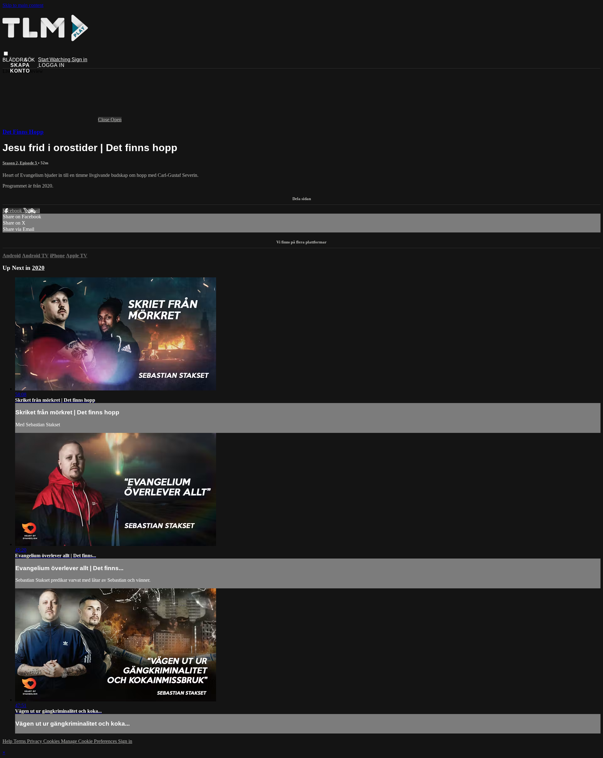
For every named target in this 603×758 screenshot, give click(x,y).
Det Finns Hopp (23, 131)
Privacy (35, 741)
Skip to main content (23, 5)
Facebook (13, 210)
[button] (6, 54)
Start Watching (55, 59)
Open (116, 119)
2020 (38, 267)
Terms (20, 741)
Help (8, 741)
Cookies (52, 741)
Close (104, 119)
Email (34, 210)
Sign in (79, 59)
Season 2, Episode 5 (20, 163)
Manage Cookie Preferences (89, 741)
